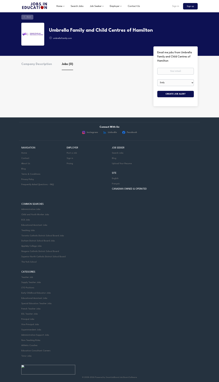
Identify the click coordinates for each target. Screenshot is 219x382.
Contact (25, 158)
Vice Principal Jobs (30, 324)
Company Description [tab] (36, 64)
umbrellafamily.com (62, 38)
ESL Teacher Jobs (29, 314)
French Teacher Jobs (31, 309)
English (115, 178)
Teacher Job (27, 277)
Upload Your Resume (122, 164)
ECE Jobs (25, 220)
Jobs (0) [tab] (67, 64)
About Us (25, 164)
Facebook (132, 132)
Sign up (190, 6)
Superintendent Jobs (31, 330)
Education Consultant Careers (36, 351)
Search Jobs (117, 153)
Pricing (70, 164)
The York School (29, 262)
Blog (23, 169)
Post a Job (72, 153)
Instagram (92, 132)
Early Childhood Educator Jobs (36, 293)
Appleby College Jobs (31, 246)
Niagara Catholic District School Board (40, 251)
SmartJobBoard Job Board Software (121, 377)
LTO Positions (27, 288)
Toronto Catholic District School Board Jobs (42, 236)
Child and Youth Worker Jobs (35, 215)
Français (116, 184)
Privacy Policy (27, 179)
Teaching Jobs (28, 230)
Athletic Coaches (29, 345)
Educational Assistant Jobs (34, 225)
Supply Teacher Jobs (31, 282)
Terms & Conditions (30, 174)
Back (28, 17)
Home (24, 153)
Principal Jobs (27, 319)
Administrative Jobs (30, 209)
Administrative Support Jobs (35, 335)
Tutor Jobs (26, 356)
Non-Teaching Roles (30, 340)
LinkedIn (112, 132)
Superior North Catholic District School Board (43, 257)
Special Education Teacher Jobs (36, 303)
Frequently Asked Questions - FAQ (37, 184)
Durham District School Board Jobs (38, 241)
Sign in (175, 6)
